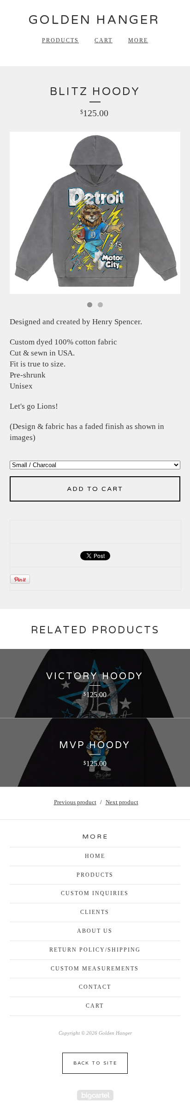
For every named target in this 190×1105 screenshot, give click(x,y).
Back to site (95, 1063)
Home (95, 856)
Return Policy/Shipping (95, 950)
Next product (122, 802)
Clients (94, 912)
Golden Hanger (94, 20)
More (138, 40)
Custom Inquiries (95, 893)
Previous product (75, 802)
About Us (95, 931)
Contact (95, 987)
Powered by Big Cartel (95, 1095)
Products (60, 40)
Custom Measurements (95, 968)
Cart (104, 40)
